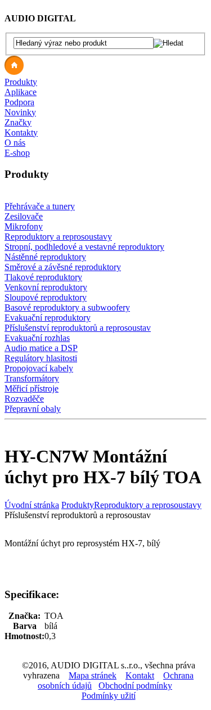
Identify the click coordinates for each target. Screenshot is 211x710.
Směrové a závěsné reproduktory (63, 267)
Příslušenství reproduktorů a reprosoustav (78, 327)
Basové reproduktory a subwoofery (67, 307)
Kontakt (139, 675)
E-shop (17, 153)
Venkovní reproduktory (46, 287)
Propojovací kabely (39, 368)
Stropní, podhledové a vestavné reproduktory (84, 246)
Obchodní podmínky (135, 685)
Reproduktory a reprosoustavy (58, 236)
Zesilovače (24, 216)
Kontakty (21, 132)
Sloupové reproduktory (46, 297)
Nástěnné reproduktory (45, 257)
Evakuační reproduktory (48, 317)
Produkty (21, 82)
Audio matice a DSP (41, 348)
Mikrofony (24, 226)
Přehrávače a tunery (40, 206)
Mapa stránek (92, 675)
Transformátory (32, 378)
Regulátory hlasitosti (41, 358)
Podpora (19, 102)
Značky (18, 122)
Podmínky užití (109, 695)
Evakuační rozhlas (37, 338)
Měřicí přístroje (32, 388)
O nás (15, 142)
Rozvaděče (24, 398)
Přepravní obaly (33, 409)
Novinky (20, 112)
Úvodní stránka (32, 505)
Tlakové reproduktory (43, 277)
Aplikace (21, 92)
